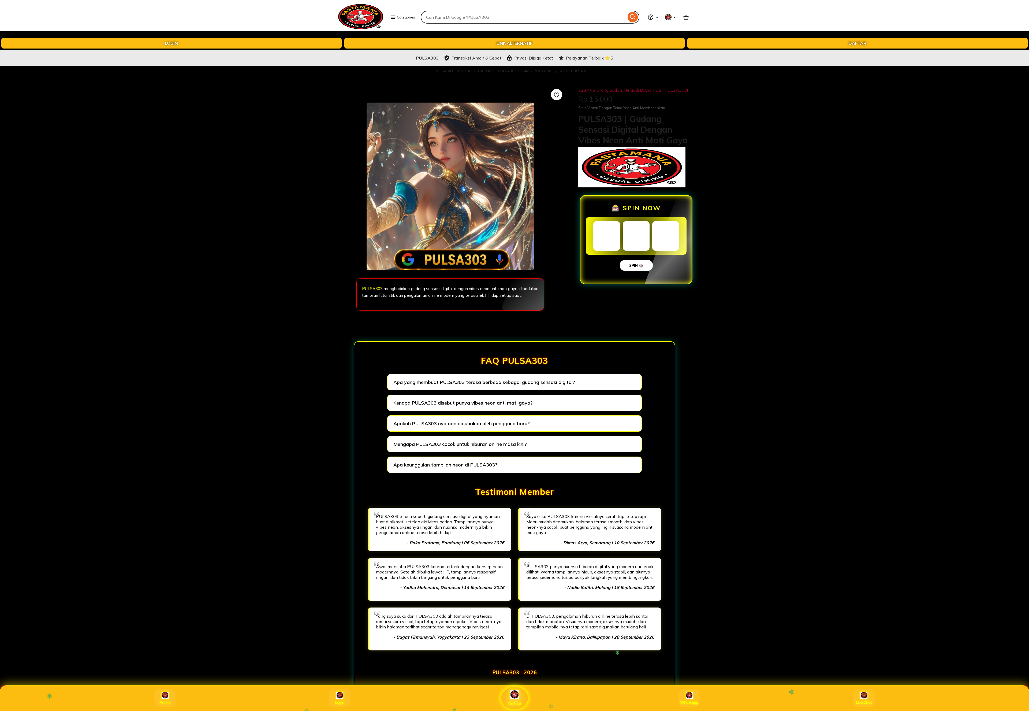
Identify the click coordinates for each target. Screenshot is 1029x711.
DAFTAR (857, 43)
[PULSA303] (361, 28)
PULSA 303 (543, 71)
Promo (165, 702)
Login (339, 702)
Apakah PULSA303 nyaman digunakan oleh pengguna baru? (461, 423)
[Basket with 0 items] (686, 17)
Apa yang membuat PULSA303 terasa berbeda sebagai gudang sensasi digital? (484, 382)
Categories (406, 17)
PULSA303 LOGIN (513, 71)
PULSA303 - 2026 (515, 672)
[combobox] (523, 17)
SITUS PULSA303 (574, 71)
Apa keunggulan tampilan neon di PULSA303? (445, 465)
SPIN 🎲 (636, 265)
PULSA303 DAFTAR (475, 71)
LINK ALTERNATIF (514, 43)
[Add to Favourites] (556, 94)
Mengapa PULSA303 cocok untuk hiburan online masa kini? (460, 444)
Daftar (515, 703)
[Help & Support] (653, 17)
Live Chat (864, 702)
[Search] (632, 17)
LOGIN (171, 43)
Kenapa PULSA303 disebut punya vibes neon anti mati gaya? (463, 403)
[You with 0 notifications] (671, 17)
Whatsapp (689, 702)
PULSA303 (443, 71)
